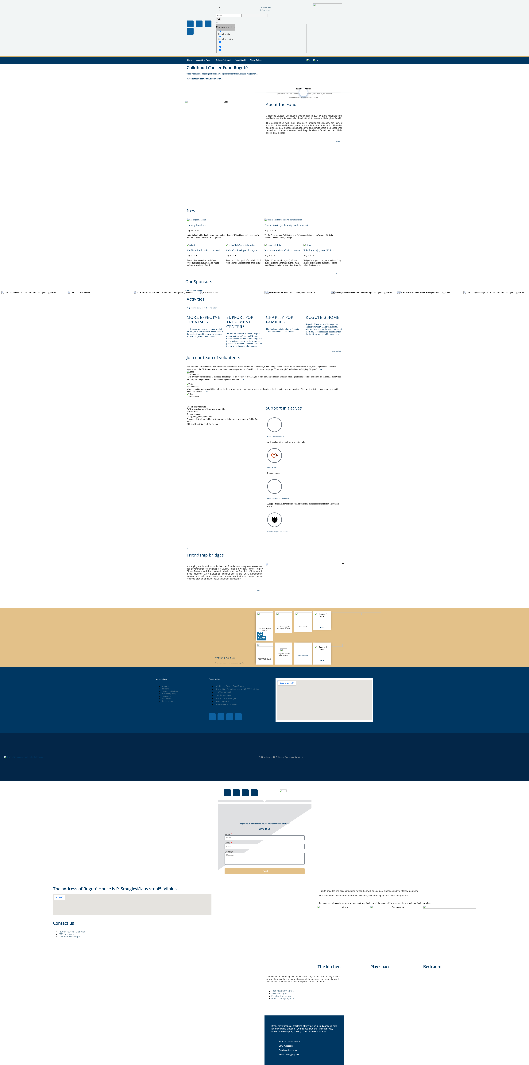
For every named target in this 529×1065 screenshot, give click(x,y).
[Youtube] (208, 24)
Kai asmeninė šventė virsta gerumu (282, 250)
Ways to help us (225, 657)
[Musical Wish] (274, 455)
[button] (204, 60)
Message (229, 852)
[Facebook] (227, 792)
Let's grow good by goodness (278, 498)
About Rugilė (240, 60)
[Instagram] (199, 24)
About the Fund (203, 60)
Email (228, 843)
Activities (195, 299)
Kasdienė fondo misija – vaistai (203, 250)
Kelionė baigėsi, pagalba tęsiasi (242, 250)
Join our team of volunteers (213, 357)
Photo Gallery (256, 60)
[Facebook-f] (190, 24)
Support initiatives (284, 408)
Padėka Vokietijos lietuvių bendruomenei (286, 225)
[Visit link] (322, 620)
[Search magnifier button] (218, 19)
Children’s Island (223, 60)
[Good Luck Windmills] (274, 424)
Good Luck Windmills (275, 437)
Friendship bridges (205, 555)
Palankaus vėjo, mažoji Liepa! (319, 250)
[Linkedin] (190, 31)
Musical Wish (272, 467)
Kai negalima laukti (197, 225)
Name (228, 834)
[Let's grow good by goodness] (274, 486)
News (189, 60)
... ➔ (320, 369)
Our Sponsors (198, 281)
